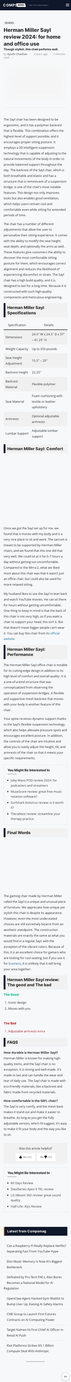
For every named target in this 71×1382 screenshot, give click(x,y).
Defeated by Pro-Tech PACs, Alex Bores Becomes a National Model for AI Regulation (33, 1282)
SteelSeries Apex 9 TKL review (32, 1189)
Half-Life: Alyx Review (26, 1206)
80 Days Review (22, 1183)
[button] (66, 1376)
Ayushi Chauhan (17, 54)
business (15, 963)
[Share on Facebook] (34, 112)
